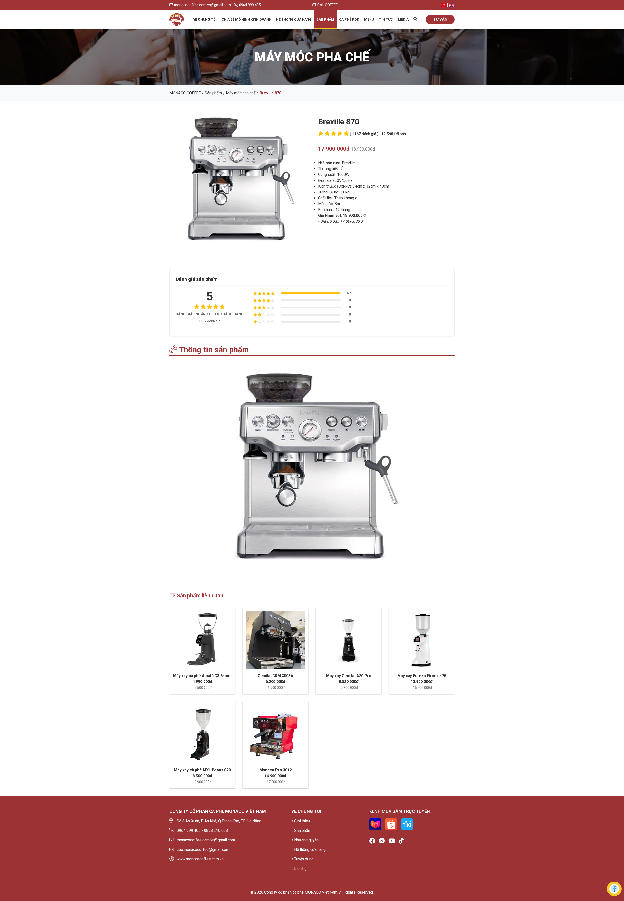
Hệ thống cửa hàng (294, 19)
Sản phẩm (325, 19)
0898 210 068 (216, 830)
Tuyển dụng (303, 859)
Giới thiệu (302, 821)
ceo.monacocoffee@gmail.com (203, 849)
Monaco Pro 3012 (275, 770)
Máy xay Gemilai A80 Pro (348, 675)
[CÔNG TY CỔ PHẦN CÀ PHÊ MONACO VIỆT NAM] (176, 19)
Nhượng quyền (306, 840)
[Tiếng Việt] (444, 5)
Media (403, 19)
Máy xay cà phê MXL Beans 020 (202, 770)
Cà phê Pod (349, 19)
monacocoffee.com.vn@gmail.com (202, 5)
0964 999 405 (249, 5)
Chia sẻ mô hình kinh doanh (246, 19)
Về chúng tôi (205, 19)
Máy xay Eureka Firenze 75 (421, 675)
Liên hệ (300, 868)
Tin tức (386, 19)
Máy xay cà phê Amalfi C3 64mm (202, 675)
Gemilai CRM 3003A (275, 675)
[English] (451, 5)
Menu (369, 19)
